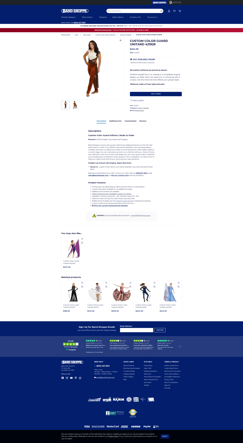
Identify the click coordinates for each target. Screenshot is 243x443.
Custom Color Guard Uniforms (105, 35)
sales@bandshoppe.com (98, 175)
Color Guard (87, 35)
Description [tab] (101, 121)
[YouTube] (71, 377)
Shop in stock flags (103, 30)
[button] (120, 40)
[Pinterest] (75, 377)
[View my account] (169, 11)
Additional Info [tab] (115, 121)
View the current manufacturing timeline (111, 206)
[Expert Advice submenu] (123, 17)
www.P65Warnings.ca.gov (140, 215)
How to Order (156, 94)
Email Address (126, 326)
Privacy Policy (113, 436)
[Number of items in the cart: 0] (180, 11)
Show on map (65, 374)
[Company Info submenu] (141, 17)
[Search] (161, 11)
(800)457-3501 (141, 173)
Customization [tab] (130, 121)
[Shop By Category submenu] (75, 17)
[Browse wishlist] (174, 11)
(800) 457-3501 (80, 23)
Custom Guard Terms (124, 201)
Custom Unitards (125, 35)
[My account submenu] (157, 17)
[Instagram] (67, 377)
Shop (76, 35)
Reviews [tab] (143, 121)
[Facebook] (62, 377)
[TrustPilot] (80, 377)
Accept (165, 436)
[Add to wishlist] (82, 238)
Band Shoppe (65, 35)
